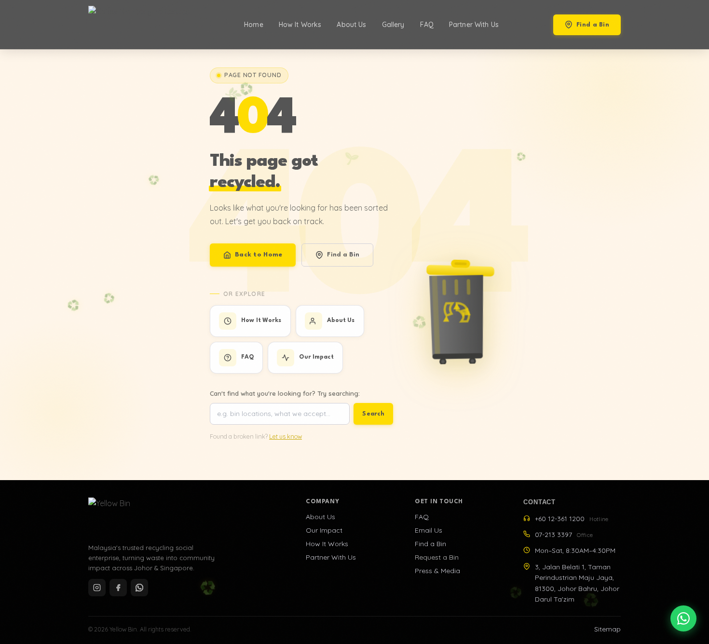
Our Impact (324, 530)
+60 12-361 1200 (571, 518)
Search (373, 414)
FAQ (427, 24)
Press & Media (437, 570)
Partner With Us (474, 24)
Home (253, 24)
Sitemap (607, 629)
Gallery (393, 24)
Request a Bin (437, 557)
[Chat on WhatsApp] (683, 618)
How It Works (300, 24)
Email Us (428, 530)
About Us (351, 24)
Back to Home (258, 255)
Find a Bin (592, 25)
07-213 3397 (564, 534)
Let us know (285, 436)
